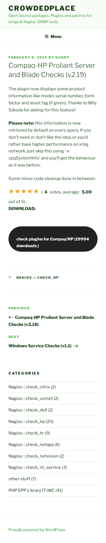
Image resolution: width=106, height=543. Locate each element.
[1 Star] (11, 191)
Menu (56, 36)
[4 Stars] (30, 191)
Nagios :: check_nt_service (34, 467)
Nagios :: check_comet (30, 398)
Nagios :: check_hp (37, 278)
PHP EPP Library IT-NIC (31, 490)
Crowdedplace (42, 8)
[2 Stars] (17, 191)
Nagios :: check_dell (27, 410)
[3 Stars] (24, 191)
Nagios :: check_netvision (33, 456)
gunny (62, 57)
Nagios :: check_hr (26, 433)
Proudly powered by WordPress (36, 529)
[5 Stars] (36, 191)
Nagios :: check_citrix (29, 386)
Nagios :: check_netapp (31, 444)
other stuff (19, 478)
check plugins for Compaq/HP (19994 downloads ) (52, 242)
